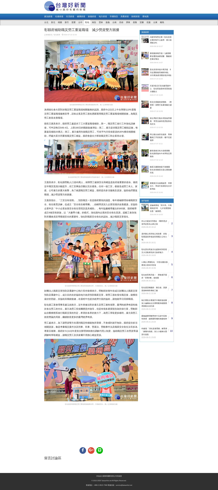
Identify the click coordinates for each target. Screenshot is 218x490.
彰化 (87, 22)
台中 (80, 22)
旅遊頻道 (92, 16)
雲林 (101, 22)
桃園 (60, 22)
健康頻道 (81, 16)
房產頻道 (125, 16)
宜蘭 (142, 22)
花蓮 (148, 22)
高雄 (121, 22)
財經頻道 (135, 16)
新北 (53, 22)
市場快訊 (114, 16)
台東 (155, 22)
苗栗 (74, 22)
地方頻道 (103, 16)
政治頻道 (48, 16)
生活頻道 (70, 16)
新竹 (67, 22)
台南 (114, 22)
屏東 (128, 22)
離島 (162, 22)
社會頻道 (59, 16)
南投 (94, 22)
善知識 (145, 16)
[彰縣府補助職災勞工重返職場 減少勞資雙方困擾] (82, 450)
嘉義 (108, 22)
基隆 (135, 22)
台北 (46, 22)
